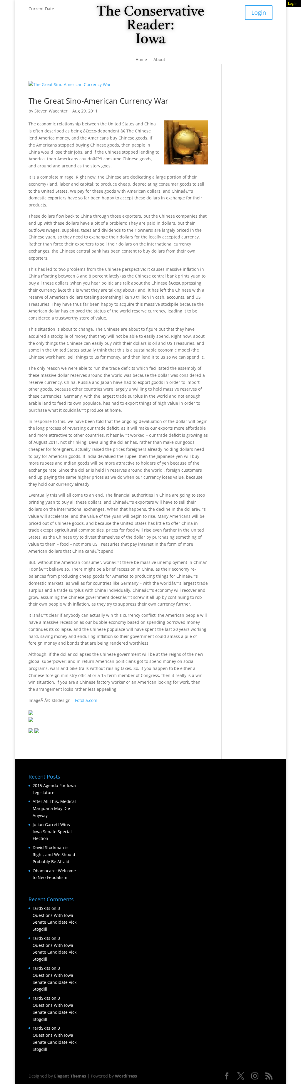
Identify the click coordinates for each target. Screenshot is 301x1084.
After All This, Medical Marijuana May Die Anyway (54, 808)
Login (258, 12)
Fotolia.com (86, 700)
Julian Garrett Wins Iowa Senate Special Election (52, 831)
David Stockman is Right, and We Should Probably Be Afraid (54, 854)
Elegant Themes (70, 1076)
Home (141, 60)
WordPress (126, 1076)
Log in (292, 3)
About (159, 60)
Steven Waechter (51, 111)
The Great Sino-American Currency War (98, 100)
